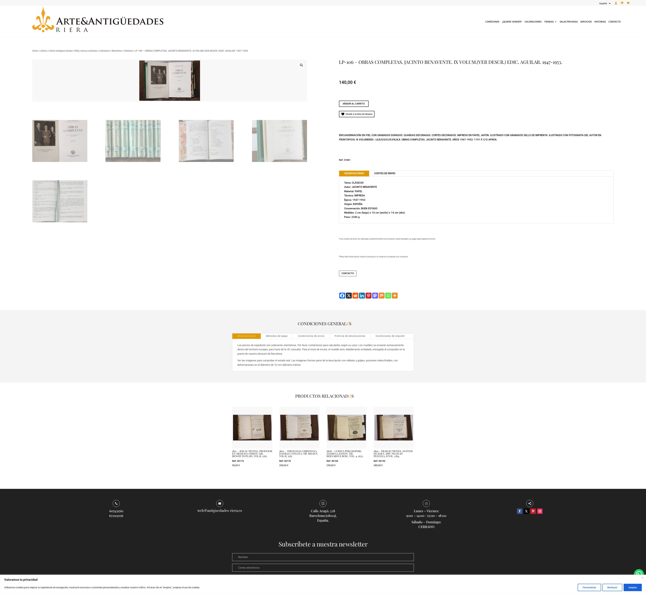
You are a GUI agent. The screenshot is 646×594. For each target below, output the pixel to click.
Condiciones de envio (311, 336)
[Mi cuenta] (616, 3)
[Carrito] (621, 3)
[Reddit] (355, 296)
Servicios (586, 21)
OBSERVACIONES (354, 173)
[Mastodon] (375, 296)
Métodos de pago (277, 336)
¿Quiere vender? (512, 21)
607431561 (116, 510)
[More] (395, 296)
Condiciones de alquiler (390, 336)
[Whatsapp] (388, 296)
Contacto (614, 21)
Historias (600, 21)
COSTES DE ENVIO (384, 173)
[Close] (642, 578)
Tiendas (549, 21)
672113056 (116, 515)
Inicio (35, 50)
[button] (301, 65)
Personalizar (589, 587)
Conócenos (492, 21)
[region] (323, 584)
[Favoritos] (628, 3)
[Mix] (382, 296)
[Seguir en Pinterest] (533, 511)
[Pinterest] (368, 296)
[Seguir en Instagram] (540, 511)
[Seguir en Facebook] (519, 511)
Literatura (104, 50)
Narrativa (117, 50)
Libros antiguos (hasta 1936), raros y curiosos (73, 50)
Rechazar (612, 587)
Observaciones (246, 336)
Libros (43, 50)
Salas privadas (569, 21)
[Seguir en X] (526, 511)
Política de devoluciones (350, 336)
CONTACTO (348, 273)
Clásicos (128, 50)
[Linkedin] (362, 296)
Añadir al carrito (354, 103)
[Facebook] (342, 296)
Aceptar (633, 587)
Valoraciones (533, 21)
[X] (349, 296)
